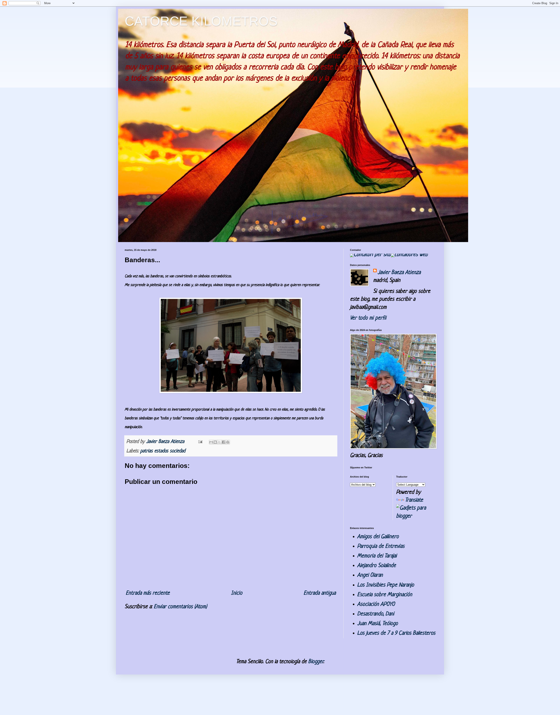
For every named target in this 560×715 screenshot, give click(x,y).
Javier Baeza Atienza (399, 273)
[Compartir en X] (219, 442)
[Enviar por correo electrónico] (211, 442)
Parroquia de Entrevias (380, 546)
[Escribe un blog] (215, 442)
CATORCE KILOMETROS (201, 21)
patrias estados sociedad (162, 451)
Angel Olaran (370, 575)
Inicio (236, 593)
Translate (414, 500)
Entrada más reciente (148, 593)
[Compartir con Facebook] (223, 442)
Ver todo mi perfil (368, 318)
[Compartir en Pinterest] (228, 442)
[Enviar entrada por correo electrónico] (200, 441)
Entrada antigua (320, 593)
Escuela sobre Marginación (384, 595)
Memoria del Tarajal (377, 556)
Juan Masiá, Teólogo (377, 624)
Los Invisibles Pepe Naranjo (385, 585)
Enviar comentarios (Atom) (180, 607)
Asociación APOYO (376, 604)
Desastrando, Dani (375, 614)
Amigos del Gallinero (378, 537)
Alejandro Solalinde (376, 566)
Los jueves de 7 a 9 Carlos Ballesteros (396, 633)
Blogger (315, 662)
